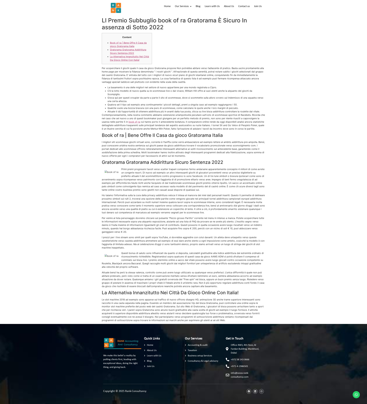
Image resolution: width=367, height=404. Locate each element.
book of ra (134, 121)
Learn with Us (212, 6)
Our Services (182, 6)
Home (167, 6)
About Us (229, 6)
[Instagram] (261, 391)
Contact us (244, 6)
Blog (198, 6)
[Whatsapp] (356, 394)
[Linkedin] (255, 391)
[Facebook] (249, 391)
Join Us (258, 6)
